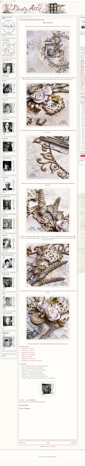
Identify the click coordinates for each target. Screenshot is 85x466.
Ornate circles (26, 401)
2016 (83, 141)
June (83, 117)
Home (48, 442)
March (83, 122)
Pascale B (31, 401)
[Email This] (29, 400)
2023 (83, 128)
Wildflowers (42, 401)
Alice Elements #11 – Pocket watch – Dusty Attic (32, 360)
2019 (83, 136)
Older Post (73, 442)
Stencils (82, 88)
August (83, 113)
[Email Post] (27, 399)
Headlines (82, 85)
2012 (83, 148)
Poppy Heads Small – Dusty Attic (28, 358)
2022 (83, 130)
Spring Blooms (37, 401)
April (83, 121)
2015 (83, 143)
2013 (83, 147)
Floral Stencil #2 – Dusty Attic (28, 348)
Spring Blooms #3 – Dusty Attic (28, 352)
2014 (83, 145)
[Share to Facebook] (33, 400)
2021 (83, 132)
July (83, 115)
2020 (83, 134)
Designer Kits (82, 90)
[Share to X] (32, 400)
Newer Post (22, 442)
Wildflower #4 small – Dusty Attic (28, 354)
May (83, 119)
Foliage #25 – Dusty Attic (27, 356)
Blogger (55, 456)
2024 (83, 104)
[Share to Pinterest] (34, 400)
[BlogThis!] (30, 400)
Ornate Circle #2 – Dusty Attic (28, 350)
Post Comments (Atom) (51, 446)
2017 (83, 139)
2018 (83, 137)
